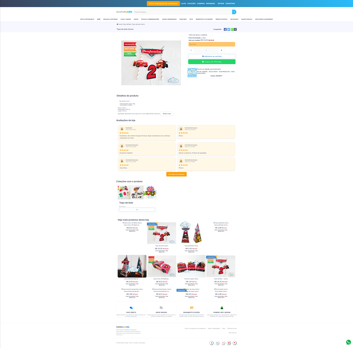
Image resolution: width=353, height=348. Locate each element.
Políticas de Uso (232, 328)
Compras (201, 3)
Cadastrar (230, 3)
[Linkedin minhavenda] (217, 343)
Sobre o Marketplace (214, 328)
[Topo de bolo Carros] (151, 63)
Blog (223, 328)
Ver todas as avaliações (176, 174)
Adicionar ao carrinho (213, 56)
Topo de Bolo (127, 24)
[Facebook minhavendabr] (211, 343)
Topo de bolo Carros (138, 24)
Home (120, 24)
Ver (137, 209)
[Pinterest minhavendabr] (228, 343)
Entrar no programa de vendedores (163, 4)
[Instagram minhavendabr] (223, 343)
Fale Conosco (233, 332)
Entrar (221, 3)
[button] (211, 4)
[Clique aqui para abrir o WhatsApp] (348, 342)
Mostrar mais (167, 113)
